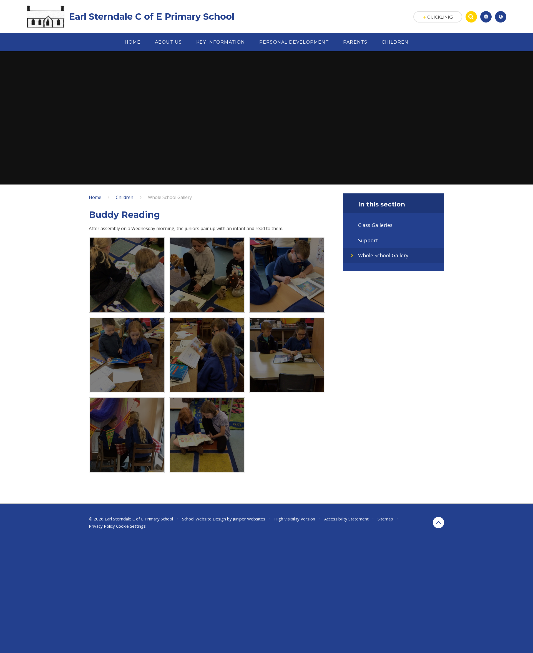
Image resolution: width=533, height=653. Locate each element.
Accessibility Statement (346, 519)
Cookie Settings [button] (131, 526)
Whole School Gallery (170, 197)
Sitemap (385, 519)
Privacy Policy (102, 526)
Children (124, 197)
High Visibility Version (294, 519)
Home (95, 197)
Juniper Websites (249, 519)
